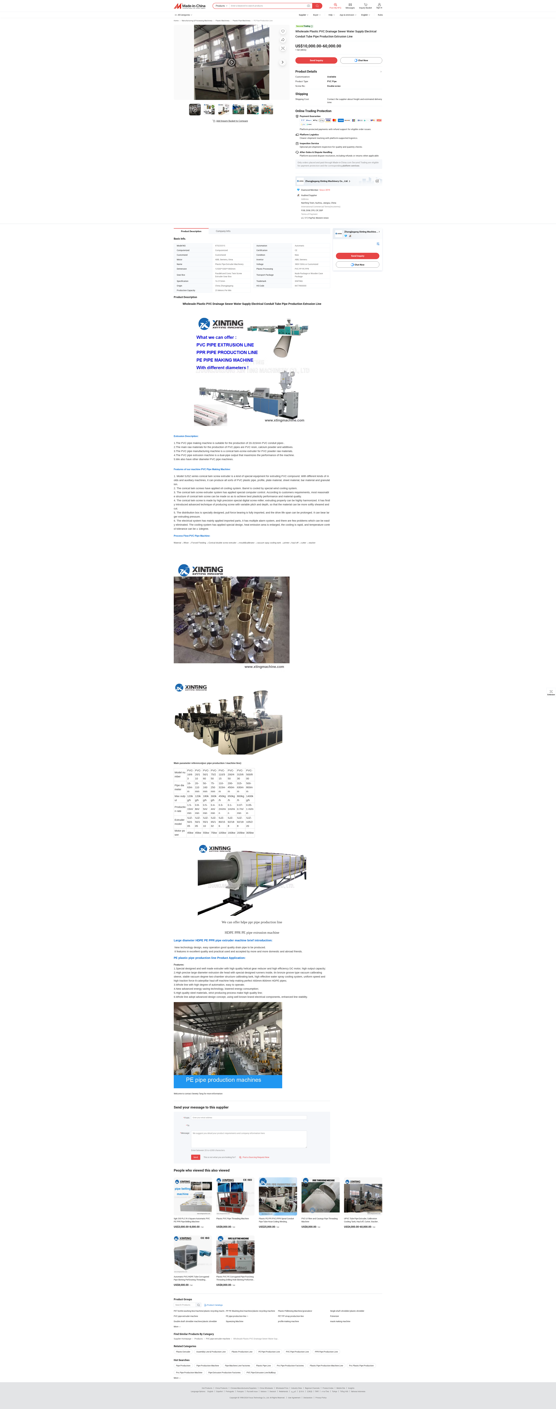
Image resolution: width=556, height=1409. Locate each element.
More (176, 1377)
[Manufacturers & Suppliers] (189, 6)
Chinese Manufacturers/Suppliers (244, 1388)
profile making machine (288, 1321)
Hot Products (207, 1388)
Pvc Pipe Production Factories (290, 1365)
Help (331, 14)
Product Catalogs (214, 1305)
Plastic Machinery (222, 20)
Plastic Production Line (242, 1351)
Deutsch (273, 1391)
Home (176, 20)
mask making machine (340, 1321)
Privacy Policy (321, 1397)
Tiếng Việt (344, 1391)
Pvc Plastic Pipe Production (361, 1365)
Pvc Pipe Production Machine (189, 1372)
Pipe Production (183, 1365)
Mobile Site (340, 1388)
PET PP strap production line (291, 1316)
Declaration (307, 1397)
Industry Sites (296, 1388)
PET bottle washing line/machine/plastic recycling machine (200, 1311)
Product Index (328, 1388)
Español (219, 1391)
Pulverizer (334, 1316)
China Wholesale (266, 1388)
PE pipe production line (236, 1316)
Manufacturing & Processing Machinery (197, 20)
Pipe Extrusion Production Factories (224, 1372)
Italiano (264, 1391)
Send (195, 1157)
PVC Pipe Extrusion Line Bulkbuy (261, 1372)
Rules (380, 14)
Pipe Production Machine (207, 1365)
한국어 (301, 1391)
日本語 (309, 1391)
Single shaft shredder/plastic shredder (347, 1311)
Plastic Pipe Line (263, 1365)
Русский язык (252, 1391)
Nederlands (283, 1391)
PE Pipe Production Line (263, 20)
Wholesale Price (282, 1388)
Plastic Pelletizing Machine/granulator (295, 1311)
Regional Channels (312, 1388)
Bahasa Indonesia (358, 1391)
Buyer (315, 14)
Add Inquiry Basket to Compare (232, 120)
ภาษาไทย (325, 1391)
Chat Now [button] (363, 60)
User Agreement (294, 1397)
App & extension (347, 14)
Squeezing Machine (234, 1321)
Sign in (379, 7)
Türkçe (334, 1391)
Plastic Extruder (183, 1351)
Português (230, 1391)
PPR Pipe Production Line (326, 1351)
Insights (351, 1388)
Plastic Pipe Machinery (241, 20)
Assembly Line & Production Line (211, 1351)
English (210, 1391)
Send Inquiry (316, 60)
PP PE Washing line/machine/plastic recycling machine (250, 1311)
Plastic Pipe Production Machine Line (326, 1365)
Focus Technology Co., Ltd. (259, 1397)
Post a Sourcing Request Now (254, 1157)
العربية (293, 1391)
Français (240, 1391)
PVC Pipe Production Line (297, 1351)
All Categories (184, 14)
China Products (221, 1388)
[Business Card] (378, 243)
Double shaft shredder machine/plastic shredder (195, 1321)
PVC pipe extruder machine (186, 1316)
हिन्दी (317, 1391)
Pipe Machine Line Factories (237, 1365)
